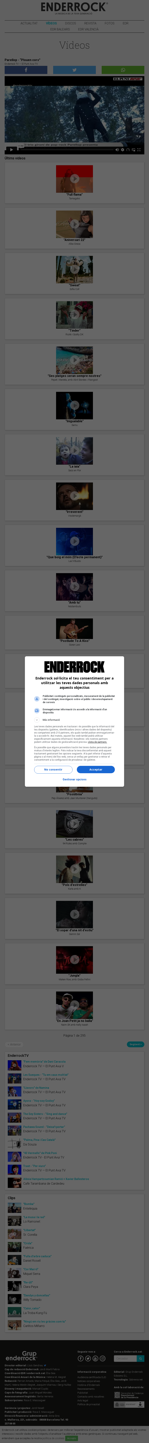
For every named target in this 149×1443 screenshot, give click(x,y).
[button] (74, 720)
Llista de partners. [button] (97, 742)
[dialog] (74, 721)
